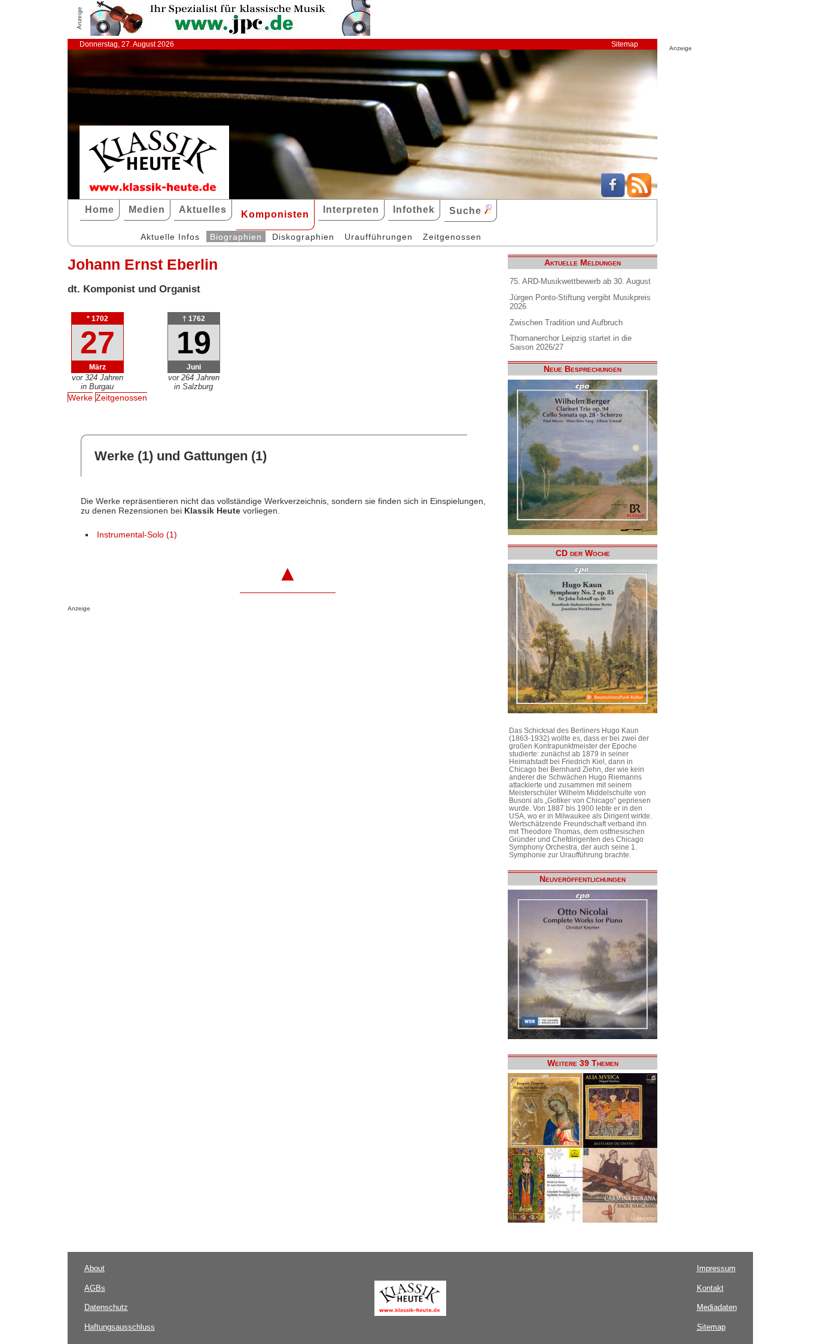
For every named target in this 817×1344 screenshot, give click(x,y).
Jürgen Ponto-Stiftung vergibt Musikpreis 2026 (580, 302)
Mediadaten (717, 1307)
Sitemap (624, 44)
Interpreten (351, 209)
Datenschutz (106, 1307)
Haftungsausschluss (119, 1326)
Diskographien (303, 237)
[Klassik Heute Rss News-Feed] (639, 194)
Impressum (716, 1268)
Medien (147, 209)
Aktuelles (203, 209)
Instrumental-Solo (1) (137, 534)
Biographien (236, 237)
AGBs (94, 1288)
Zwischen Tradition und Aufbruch (566, 322)
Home (99, 209)
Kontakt (710, 1288)
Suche (466, 211)
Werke (80, 397)
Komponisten (275, 214)
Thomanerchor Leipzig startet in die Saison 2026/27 (571, 343)
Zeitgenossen (452, 237)
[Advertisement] (207, 635)
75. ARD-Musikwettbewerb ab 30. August (580, 281)
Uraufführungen (379, 237)
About (94, 1268)
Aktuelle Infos (170, 237)
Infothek (414, 209)
